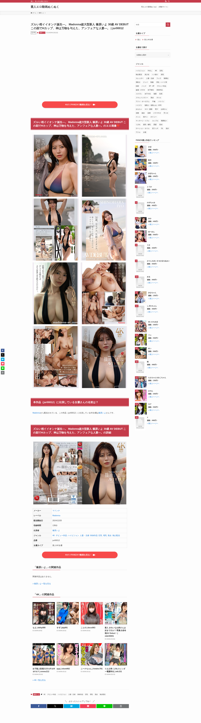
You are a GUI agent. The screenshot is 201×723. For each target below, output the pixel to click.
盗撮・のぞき (140, 90)
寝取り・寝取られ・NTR (153, 105)
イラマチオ (157, 113)
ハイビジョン (73, 535)
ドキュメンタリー (142, 97)
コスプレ (139, 94)
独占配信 (116, 535)
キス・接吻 (148, 109)
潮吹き (138, 82)
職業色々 (164, 121)
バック (144, 86)
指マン (145, 117)
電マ (156, 109)
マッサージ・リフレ (142, 121)
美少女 (147, 74)
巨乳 (100, 535)
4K (53, 535)
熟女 (110, 535)
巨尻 (160, 94)
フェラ (159, 78)
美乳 (162, 74)
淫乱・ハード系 (161, 82)
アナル (138, 132)
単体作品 (94, 535)
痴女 (143, 113)
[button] (39, 706)
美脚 (149, 113)
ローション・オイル (142, 128)
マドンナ (56, 511)
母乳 (105, 535)
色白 (167, 128)
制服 (152, 82)
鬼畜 (155, 94)
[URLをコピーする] (121, 706)
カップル (155, 121)
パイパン (161, 101)
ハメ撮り (155, 74)
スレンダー (139, 78)
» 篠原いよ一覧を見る (42, 584)
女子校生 (151, 90)
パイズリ (139, 105)
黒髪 (155, 124)
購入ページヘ (154, 153)
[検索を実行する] (168, 24)
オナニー (154, 117)
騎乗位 (166, 78)
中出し (150, 71)
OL (162, 128)
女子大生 (148, 94)
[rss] (165, 1)
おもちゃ (139, 109)
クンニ (138, 117)
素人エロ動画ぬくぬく (45, 6)
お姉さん (164, 109)
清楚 (137, 113)
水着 (144, 132)
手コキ (166, 113)
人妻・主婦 (84, 535)
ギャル (159, 97)
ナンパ (145, 82)
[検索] (168, 1)
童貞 (160, 124)
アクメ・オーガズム (142, 101)
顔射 (137, 86)
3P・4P (151, 86)
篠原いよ (42, 32)
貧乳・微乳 (147, 124)
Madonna (36, 413)
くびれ (138, 124)
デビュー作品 (61, 535)
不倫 (153, 101)
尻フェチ (155, 128)
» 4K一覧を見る (39, 680)
